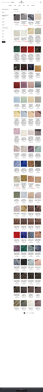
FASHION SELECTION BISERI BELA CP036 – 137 (23, 139)
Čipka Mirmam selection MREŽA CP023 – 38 (38, 254)
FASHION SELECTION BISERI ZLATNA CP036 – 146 (38, 74)
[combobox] (18, 11)
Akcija (19, 5)
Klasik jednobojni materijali (5, 15)
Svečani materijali (5, 9)
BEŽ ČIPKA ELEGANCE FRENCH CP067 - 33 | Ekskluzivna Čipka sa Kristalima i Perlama (31, 121)
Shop (15, 5)
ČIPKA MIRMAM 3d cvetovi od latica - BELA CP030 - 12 (17, 185)
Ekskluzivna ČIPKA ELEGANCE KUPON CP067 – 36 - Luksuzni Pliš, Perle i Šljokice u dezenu (31, 75)
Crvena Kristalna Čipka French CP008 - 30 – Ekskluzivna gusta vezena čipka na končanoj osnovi (31, 57)
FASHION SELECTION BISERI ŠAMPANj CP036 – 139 (30, 105)
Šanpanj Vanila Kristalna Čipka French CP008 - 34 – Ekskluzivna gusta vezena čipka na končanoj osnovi (31, 39)
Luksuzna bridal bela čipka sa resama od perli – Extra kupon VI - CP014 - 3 (31, 138)
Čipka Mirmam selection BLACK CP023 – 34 (17, 281)
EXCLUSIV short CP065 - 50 (24, 214)
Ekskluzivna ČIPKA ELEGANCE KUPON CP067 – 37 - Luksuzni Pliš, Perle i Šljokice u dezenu (24, 75)
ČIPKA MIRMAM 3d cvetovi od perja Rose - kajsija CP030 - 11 (31, 185)
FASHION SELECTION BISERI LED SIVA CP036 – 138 (38, 105)
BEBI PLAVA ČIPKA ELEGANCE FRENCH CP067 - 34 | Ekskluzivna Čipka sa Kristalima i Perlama (24, 121)
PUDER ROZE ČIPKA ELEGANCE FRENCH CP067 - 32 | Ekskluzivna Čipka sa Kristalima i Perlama (38, 121)
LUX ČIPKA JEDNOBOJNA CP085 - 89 (31, 23)
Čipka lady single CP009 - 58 (31, 240)
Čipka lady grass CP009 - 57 (31, 268)
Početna (10, 5)
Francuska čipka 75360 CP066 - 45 (38, 214)
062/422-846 (9, 2)
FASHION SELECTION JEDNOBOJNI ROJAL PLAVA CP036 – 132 (24, 170)
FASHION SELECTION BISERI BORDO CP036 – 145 (17, 91)
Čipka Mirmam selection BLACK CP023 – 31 (38, 281)
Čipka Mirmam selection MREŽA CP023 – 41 (17, 254)
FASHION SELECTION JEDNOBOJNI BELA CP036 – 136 (24, 155)
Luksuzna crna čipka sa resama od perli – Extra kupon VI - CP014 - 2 (38, 139)
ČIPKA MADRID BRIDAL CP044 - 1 (17, 214)
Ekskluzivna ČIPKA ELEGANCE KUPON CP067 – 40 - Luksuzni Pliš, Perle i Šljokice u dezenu (38, 57)
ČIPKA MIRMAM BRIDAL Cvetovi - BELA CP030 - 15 (38, 23)
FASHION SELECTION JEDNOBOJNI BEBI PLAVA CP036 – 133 (16, 170)
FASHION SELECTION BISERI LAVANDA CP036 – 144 (23, 91)
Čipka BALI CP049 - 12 (23, 308)
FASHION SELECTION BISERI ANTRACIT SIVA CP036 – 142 (38, 91)
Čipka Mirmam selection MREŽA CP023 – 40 (24, 254)
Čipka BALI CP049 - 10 (38, 308)
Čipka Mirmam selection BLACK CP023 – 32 (31, 281)
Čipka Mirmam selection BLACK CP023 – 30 (17, 295)
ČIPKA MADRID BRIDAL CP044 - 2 (38, 201)
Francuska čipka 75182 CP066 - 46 (30, 214)
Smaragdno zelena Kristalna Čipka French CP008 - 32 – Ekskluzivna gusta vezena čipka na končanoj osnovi (17, 57)
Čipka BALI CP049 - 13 (16, 308)
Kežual (3, 12)
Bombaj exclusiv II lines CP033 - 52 (38, 185)
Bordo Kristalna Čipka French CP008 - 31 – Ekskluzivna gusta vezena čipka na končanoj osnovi (24, 57)
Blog (28, 5)
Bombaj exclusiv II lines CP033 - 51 (17, 200)
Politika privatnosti (24, 390)
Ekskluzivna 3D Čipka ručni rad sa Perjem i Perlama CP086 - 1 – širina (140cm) (24, 185)
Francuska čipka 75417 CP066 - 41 (38, 227)
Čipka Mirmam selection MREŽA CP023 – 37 (17, 267)
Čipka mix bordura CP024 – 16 (31, 201)
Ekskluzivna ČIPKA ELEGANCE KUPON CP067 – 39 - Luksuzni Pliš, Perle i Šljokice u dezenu (17, 75)
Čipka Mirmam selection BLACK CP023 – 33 (24, 281)
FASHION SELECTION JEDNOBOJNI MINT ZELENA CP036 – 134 (38, 155)
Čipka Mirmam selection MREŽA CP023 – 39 (31, 254)
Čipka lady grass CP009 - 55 (38, 268)
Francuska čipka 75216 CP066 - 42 (30, 227)
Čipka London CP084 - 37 (38, 295)
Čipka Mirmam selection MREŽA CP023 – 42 (38, 240)
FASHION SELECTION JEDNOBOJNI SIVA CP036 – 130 (38, 170)
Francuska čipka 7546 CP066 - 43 (23, 227)
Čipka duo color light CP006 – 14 (17, 240)
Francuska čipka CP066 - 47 (17, 23)
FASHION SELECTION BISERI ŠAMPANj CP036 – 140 (23, 105)
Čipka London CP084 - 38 (23, 295)
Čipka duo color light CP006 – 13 (24, 240)
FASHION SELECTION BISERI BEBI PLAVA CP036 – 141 (17, 105)
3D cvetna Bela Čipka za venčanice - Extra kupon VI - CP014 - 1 (17, 155)
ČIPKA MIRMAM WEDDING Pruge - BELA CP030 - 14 (17, 39)
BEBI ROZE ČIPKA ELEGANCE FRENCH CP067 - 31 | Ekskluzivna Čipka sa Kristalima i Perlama (17, 139)
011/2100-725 (5, 2)
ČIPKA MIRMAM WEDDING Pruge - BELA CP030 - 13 (24, 39)
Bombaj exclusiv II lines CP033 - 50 (24, 200)
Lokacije (32, 5)
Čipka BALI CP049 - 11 (31, 308)
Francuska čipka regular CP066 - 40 (30, 295)
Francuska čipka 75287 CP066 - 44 (16, 227)
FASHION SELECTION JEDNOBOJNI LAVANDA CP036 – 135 (31, 155)
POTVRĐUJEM (19, 390)
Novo (24, 5)
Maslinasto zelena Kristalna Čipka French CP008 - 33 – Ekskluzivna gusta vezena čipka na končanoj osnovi (38, 39)
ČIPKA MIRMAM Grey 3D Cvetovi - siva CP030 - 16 (24, 23)
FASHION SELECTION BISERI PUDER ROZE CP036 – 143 (31, 91)
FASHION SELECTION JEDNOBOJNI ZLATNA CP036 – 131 (31, 170)
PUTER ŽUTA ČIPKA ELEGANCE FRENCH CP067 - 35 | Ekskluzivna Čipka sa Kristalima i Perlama (17, 121)
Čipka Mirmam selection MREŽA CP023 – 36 (24, 267)
